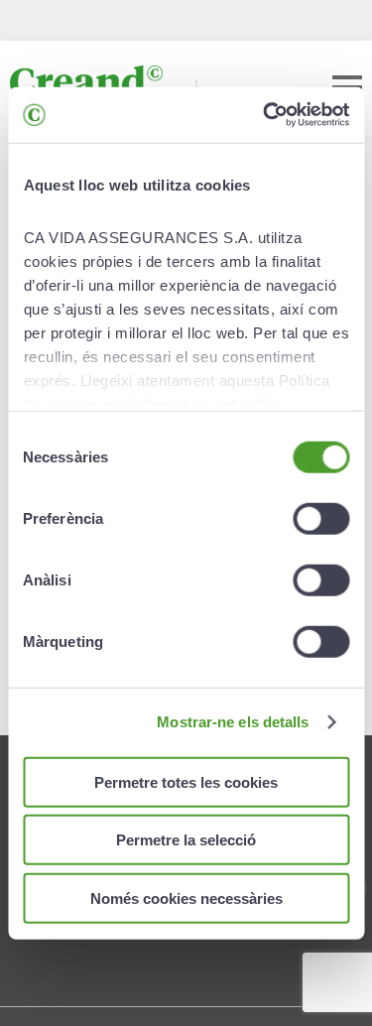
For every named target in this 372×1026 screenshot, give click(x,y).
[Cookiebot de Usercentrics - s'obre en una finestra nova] (265, 115)
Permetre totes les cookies (186, 781)
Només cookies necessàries (186, 897)
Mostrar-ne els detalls (233, 721)
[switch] (321, 518)
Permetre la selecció (186, 840)
